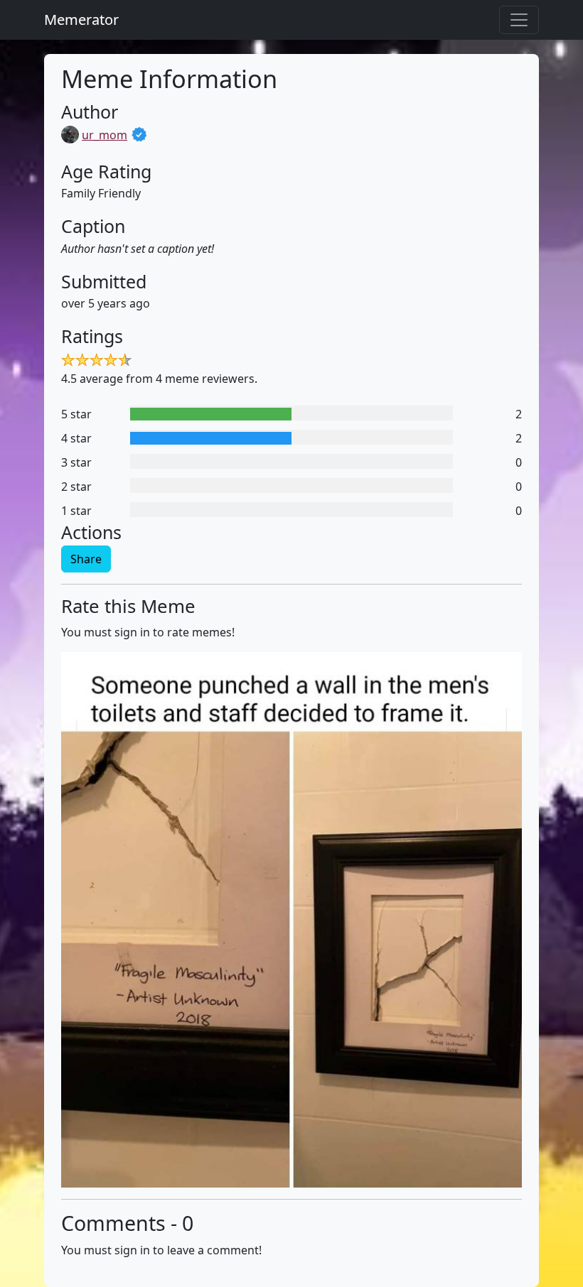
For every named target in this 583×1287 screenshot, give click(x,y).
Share (86, 559)
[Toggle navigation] (519, 20)
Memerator (81, 19)
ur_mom (104, 135)
